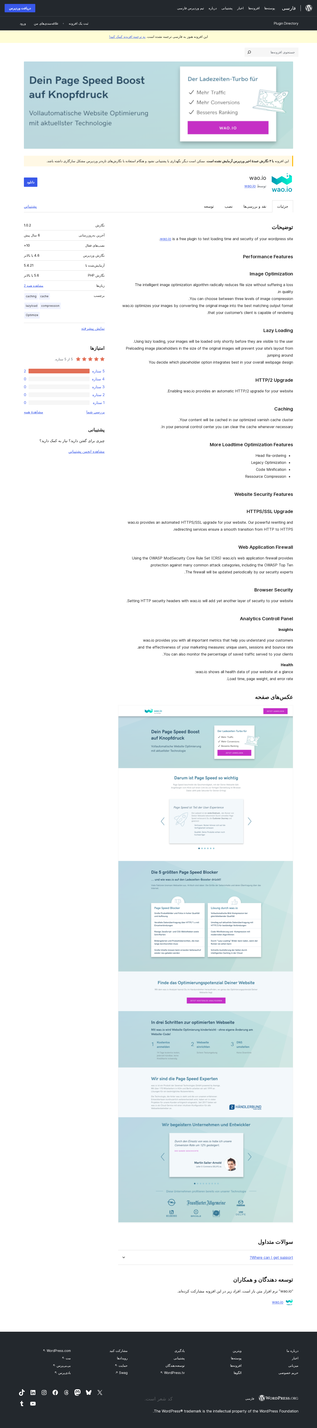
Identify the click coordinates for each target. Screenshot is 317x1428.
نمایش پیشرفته (93, 328)
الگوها (238, 1373)
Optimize (32, 315)
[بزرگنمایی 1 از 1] (287, 711)
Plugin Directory (286, 23)
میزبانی (293, 1365)
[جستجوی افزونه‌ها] (249, 52)
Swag (121, 1373)
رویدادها (122, 1358)
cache (44, 296)
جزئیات (282, 206)
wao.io (250, 186)
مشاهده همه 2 (33, 286)
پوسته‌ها (236, 1358)
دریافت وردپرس (20, 8)
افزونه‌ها (236, 1365)
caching (31, 296)
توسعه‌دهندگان (175, 1365)
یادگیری (180, 1351)
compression (50, 305)
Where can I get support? (271, 1257)
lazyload (31, 305)
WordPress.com (57, 1351)
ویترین (237, 1351)
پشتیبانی (30, 206)
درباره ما (292, 1351)
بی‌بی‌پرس (62, 1365)
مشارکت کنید (119, 1351)
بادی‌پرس (62, 1373)
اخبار (295, 1358)
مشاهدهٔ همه (33, 412)
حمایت (121, 1365)
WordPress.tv (172, 1373)
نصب (229, 206)
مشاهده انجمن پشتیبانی (86, 451)
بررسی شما (95, 412)
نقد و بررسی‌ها (254, 206)
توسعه (209, 206)
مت (66, 1358)
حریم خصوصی (288, 1373)
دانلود (30, 182)
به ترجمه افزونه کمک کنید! (127, 37)
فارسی (249, 1398)
